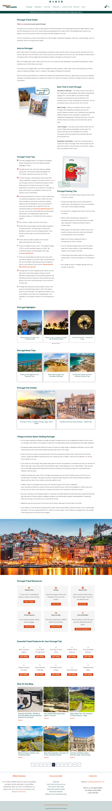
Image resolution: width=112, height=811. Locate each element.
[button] (32, 7)
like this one (29, 253)
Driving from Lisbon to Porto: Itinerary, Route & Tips (82, 375)
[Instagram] (56, 1)
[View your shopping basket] (105, 7)
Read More (20, 720)
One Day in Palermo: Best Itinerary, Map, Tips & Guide (80, 754)
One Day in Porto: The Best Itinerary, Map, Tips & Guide (36, 422)
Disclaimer (56, 805)
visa (52, 180)
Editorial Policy (64, 805)
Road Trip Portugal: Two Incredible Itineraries (56, 375)
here (22, 24)
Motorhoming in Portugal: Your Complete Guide (29, 338)
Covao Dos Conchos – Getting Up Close (82, 338)
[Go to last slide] (19, 326)
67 (75, 764)
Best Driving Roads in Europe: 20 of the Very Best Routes (56, 754)
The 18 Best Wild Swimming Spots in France (54, 714)
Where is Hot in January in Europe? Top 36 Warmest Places (56, 338)
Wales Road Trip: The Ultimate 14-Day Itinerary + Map (81, 714)
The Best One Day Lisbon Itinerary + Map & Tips (76, 422)
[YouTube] (59, 1)
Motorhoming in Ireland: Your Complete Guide (28, 754)
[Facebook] (50, 1)
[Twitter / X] (53, 1)
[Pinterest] (62, 1)
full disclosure (21, 791)
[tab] (52, 343)
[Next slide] (92, 326)
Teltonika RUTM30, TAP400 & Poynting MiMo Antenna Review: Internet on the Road (30, 715)
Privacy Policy (48, 805)
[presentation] (30, 322)
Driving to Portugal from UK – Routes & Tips (29, 375)
